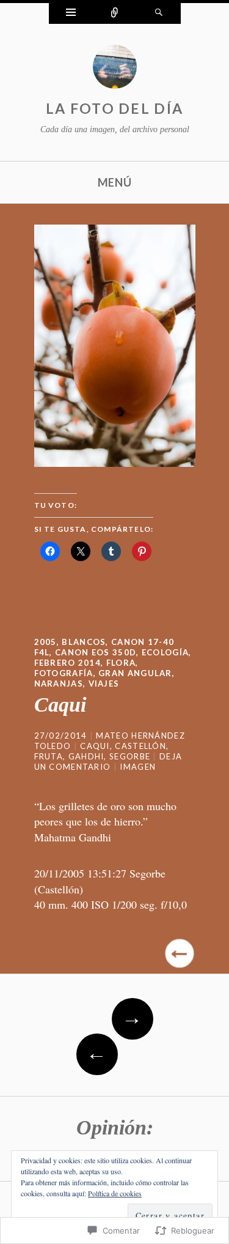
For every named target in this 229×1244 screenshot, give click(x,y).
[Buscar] (159, 13)
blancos (84, 642)
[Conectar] (115, 13)
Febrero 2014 (67, 663)
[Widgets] (71, 13)
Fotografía (63, 673)
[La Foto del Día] (115, 69)
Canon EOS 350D (95, 652)
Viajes (104, 683)
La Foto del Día (115, 108)
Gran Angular (135, 673)
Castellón (140, 746)
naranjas (58, 683)
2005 (45, 642)
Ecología (165, 652)
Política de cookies (115, 1193)
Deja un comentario (108, 761)
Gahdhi (86, 756)
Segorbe (129, 756)
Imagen (138, 767)
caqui (95, 746)
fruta (49, 756)
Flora (121, 663)
